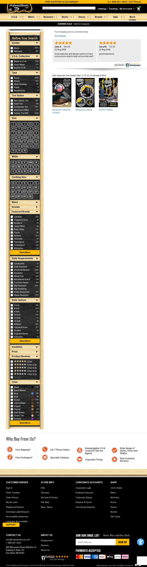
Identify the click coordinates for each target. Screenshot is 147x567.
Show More (25, 252)
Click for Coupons (73, 24)
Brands (98, 17)
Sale (115, 17)
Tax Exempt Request (85, 507)
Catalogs (102, 8)
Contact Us (13, 535)
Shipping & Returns (15, 507)
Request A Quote (84, 502)
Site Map (45, 502)
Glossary (45, 492)
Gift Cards (115, 516)
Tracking (113, 8)
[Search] (93, 9)
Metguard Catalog (84, 110)
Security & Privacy (49, 497)
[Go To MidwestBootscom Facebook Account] (136, 565)
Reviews (45, 545)
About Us (45, 550)
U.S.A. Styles (116, 488)
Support (11, 525)
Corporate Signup (84, 497)
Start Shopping (60, 35)
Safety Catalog (106, 109)
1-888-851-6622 (118, 2)
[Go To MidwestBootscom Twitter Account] (140, 565)
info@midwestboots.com (18, 539)
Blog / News (46, 507)
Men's (31, 17)
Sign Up (122, 542)
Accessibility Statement (17, 516)
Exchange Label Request (17, 512)
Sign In (9, 488)
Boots (65, 17)
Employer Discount (84, 492)
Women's (48, 17)
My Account (126, 8)
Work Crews (132, 18)
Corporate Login (83, 488)
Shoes (81, 17)
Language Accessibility (17, 521)
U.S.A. (14, 17)
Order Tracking (13, 492)
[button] (140, 542)
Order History (12, 497)
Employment (47, 540)
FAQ (43, 488)
